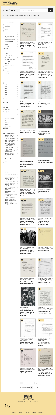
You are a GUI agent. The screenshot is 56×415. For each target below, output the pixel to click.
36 (34, 387)
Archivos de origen (9, 133)
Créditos (20, 412)
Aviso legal (27, 412)
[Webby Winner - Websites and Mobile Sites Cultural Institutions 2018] (7, 406)
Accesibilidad (41, 412)
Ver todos (5, 48)
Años (4, 81)
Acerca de (14, 412)
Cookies (34, 412)
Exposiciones (7, 172)
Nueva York (36, 15)
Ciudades (6, 107)
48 (37, 387)
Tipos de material (8, 23)
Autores (5, 53)
